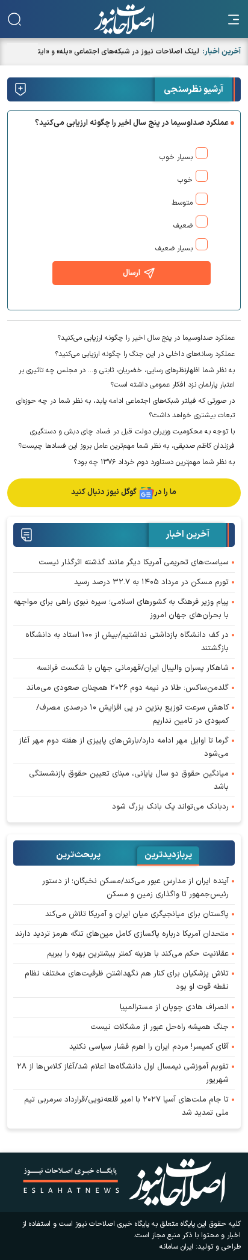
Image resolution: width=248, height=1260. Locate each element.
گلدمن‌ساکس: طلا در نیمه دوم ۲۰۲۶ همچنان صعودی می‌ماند (127, 688)
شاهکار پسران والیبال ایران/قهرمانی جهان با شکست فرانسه (133, 668)
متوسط (182, 202)
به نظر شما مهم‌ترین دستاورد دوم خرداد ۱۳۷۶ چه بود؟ (154, 462)
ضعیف (183, 225)
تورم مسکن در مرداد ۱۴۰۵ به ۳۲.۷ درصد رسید (151, 582)
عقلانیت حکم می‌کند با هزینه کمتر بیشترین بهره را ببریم (138, 954)
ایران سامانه (176, 1246)
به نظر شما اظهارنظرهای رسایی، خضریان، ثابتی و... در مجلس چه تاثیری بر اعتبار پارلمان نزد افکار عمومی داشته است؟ (127, 377)
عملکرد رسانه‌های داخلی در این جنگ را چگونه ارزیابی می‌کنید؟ (145, 354)
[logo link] (124, 19)
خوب (185, 180)
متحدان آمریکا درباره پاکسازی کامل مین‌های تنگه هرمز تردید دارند (122, 934)
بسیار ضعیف (174, 248)
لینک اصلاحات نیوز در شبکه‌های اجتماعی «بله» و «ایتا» (116, 51)
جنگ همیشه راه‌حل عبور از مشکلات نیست (159, 1027)
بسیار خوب (176, 157)
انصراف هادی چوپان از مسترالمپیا (174, 1007)
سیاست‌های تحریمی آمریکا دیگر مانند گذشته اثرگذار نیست (134, 562)
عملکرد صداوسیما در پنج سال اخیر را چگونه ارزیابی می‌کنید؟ (146, 338)
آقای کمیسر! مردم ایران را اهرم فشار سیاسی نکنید (149, 1047)
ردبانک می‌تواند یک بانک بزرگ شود (170, 807)
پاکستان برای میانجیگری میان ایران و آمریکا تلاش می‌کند (137, 914)
